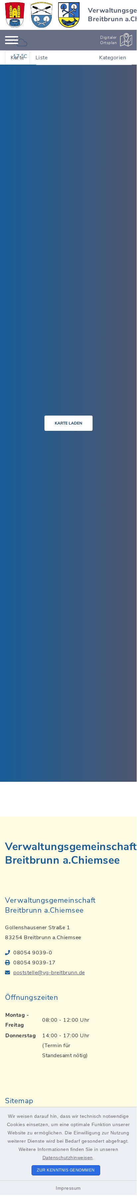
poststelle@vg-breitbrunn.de (49, 972)
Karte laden (68, 423)
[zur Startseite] (42, 15)
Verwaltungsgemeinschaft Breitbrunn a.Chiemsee (71, 853)
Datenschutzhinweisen (67, 1157)
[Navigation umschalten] (11, 40)
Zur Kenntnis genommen (66, 1170)
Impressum (68, 1188)
